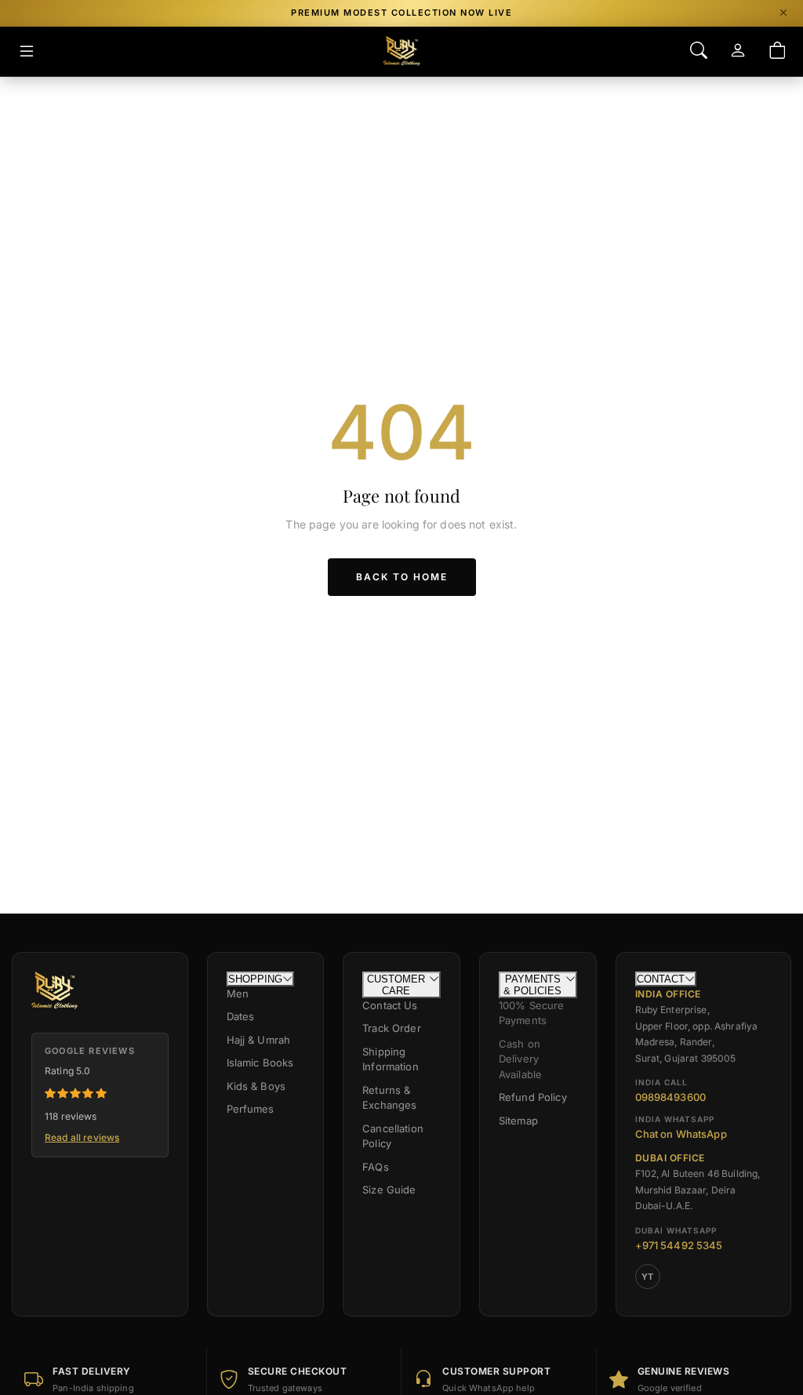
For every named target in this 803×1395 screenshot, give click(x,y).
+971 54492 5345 (679, 1245)
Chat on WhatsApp (681, 1134)
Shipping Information (390, 1059)
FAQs (375, 1167)
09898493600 (671, 1097)
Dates (241, 1016)
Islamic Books (260, 1062)
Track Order (391, 1028)
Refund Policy (533, 1097)
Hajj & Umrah (259, 1040)
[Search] (698, 51)
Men (238, 993)
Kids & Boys (256, 1086)
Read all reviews (82, 1137)
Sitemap (518, 1120)
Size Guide (389, 1189)
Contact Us (389, 1005)
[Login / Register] (738, 51)
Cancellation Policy (392, 1136)
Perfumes (250, 1109)
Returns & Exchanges (389, 1098)
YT (647, 1276)
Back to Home (402, 577)
